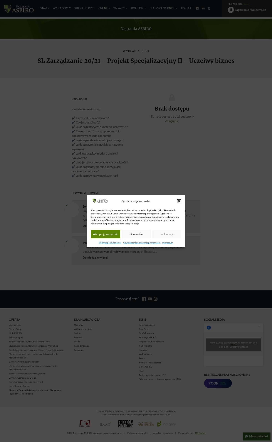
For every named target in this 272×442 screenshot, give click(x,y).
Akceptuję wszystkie (105, 234)
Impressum (167, 242)
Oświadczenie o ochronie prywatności (141, 242)
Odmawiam (136, 234)
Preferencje (167, 234)
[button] (179, 201)
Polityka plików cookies (110, 242)
